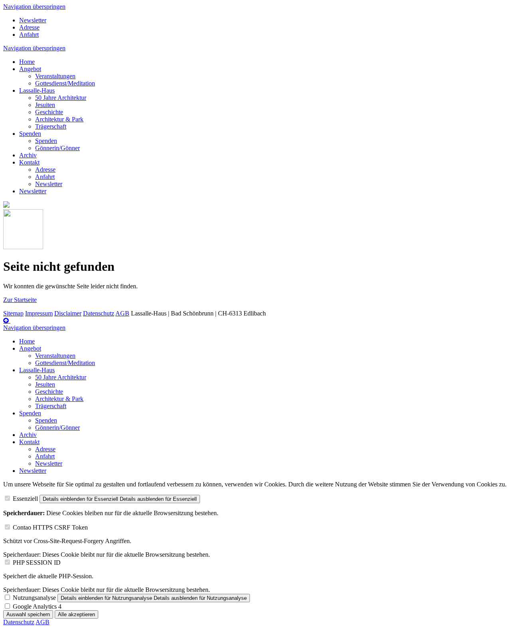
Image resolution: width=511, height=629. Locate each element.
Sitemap (13, 313)
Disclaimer (67, 313)
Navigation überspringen (34, 6)
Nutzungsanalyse (34, 597)
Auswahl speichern (28, 614)
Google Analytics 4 (37, 606)
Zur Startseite (20, 299)
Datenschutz (98, 313)
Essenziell (25, 498)
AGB (122, 313)
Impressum (39, 313)
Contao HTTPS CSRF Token (50, 527)
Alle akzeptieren (76, 614)
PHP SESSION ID (37, 562)
